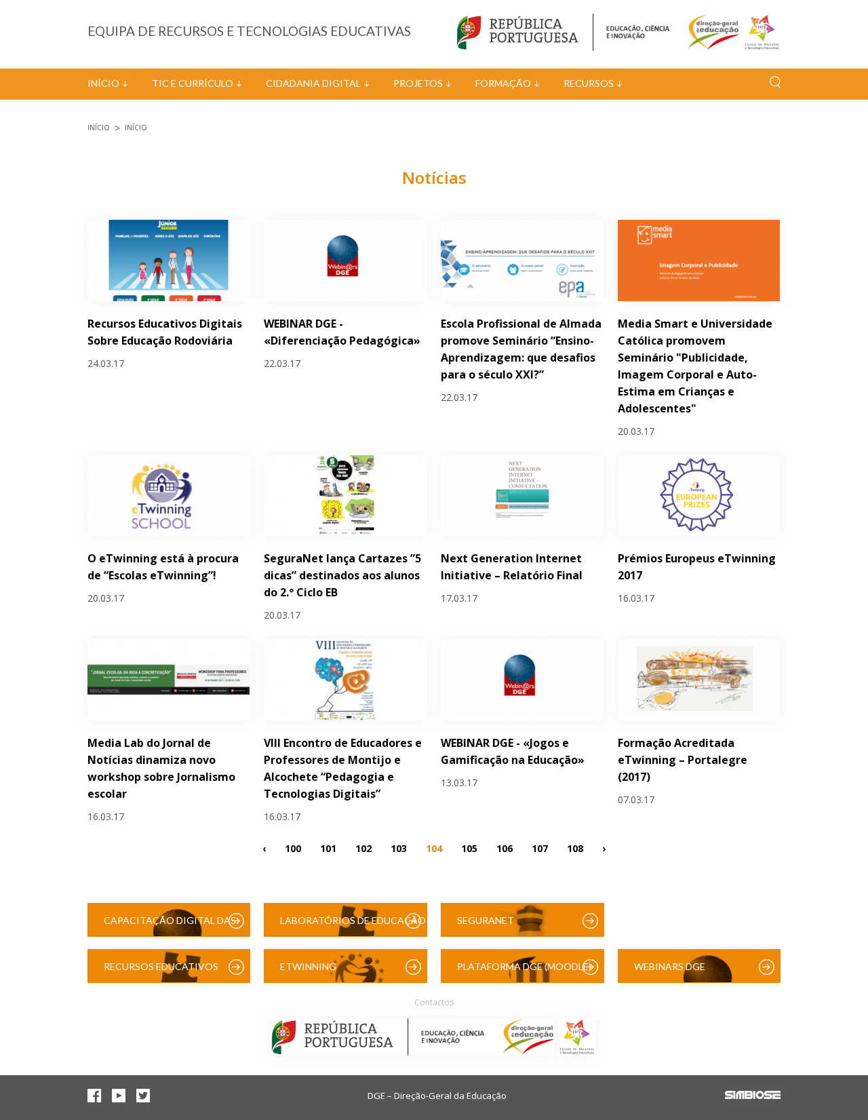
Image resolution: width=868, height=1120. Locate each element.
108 (575, 847)
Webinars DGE (669, 966)
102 (363, 847)
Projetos (418, 83)
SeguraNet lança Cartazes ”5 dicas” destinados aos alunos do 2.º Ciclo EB (342, 575)
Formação (503, 83)
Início (103, 83)
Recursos (589, 83)
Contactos (434, 1002)
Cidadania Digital (313, 83)
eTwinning (308, 966)
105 (469, 847)
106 (504, 847)
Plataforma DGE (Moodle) (524, 966)
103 (399, 847)
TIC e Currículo (192, 83)
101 (328, 847)
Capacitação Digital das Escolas (170, 925)
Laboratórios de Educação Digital (353, 925)
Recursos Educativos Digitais (161, 972)
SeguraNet (485, 920)
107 (540, 847)
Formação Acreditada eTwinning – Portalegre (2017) (682, 759)
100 (293, 847)
